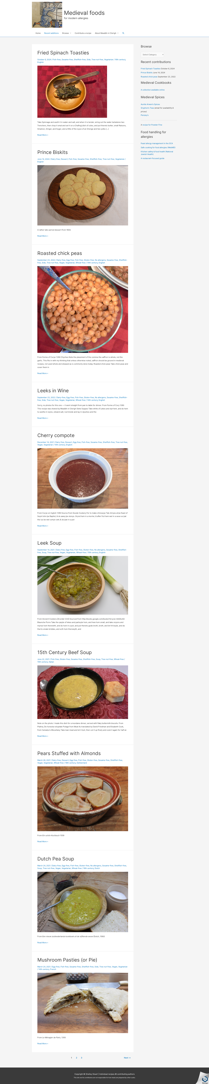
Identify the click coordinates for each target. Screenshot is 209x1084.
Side (89, 59)
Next (127, 1058)
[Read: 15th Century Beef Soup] (82, 692)
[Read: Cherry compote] (82, 478)
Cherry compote (56, 435)
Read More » (42, 135)
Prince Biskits (52, 152)
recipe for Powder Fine (152, 125)
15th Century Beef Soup (64, 652)
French (53, 969)
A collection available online (153, 90)
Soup (44, 552)
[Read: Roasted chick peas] (82, 309)
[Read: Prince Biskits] (82, 195)
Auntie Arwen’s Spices (150, 104)
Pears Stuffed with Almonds (69, 753)
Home (38, 33)
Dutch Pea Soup (55, 859)
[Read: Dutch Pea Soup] (82, 902)
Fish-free (57, 59)
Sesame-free (67, 59)
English (40, 62)
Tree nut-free (97, 59)
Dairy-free (55, 159)
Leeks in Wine (53, 391)
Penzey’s (145, 115)
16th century (120, 59)
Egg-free (70, 260)
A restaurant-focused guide (152, 158)
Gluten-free (89, 260)
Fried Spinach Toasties (63, 53)
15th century (93, 552)
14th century (92, 263)
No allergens (100, 260)
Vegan (62, 263)
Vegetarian (108, 59)
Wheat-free (81, 263)
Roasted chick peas (59, 253)
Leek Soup (49, 543)
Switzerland (82, 763)
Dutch (97, 868)
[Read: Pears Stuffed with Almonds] (82, 798)
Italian (51, 662)
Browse (65, 33)
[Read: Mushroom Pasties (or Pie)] (82, 1003)
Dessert (64, 159)
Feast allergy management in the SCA (157, 143)
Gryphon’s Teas (147, 108)
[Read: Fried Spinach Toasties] (72, 91)
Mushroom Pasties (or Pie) (67, 960)
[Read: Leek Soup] (82, 585)
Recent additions (51, 33)
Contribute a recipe (83, 33)
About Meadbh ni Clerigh (105, 33)
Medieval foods (84, 12)
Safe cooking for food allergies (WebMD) (158, 147)
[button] (123, 33)
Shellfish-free (80, 59)
